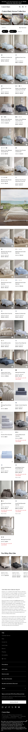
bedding (9, 597)
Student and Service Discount (10, 683)
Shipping (4, 651)
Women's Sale (9, 3)
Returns (3, 648)
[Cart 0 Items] (23, 6)
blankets (4, 601)
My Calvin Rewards (7, 679)
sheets (15, 593)
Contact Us (4, 642)
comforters (18, 603)
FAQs (3, 638)
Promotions (5, 664)
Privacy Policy (6, 716)
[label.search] (20, 6)
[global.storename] (5, 7)
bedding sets (18, 600)
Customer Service (6, 635)
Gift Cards (4, 669)
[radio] (1, 116)
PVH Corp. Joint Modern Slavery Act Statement (12, 715)
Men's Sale (15, 3)
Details (20, 3)
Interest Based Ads (15, 716)
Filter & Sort (23, 27)
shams (10, 603)
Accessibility (5, 655)
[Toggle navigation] (26, 7)
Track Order (4, 645)
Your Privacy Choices (6, 728)
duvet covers (8, 604)
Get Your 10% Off (14, 702)
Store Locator (5, 674)
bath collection (18, 623)
